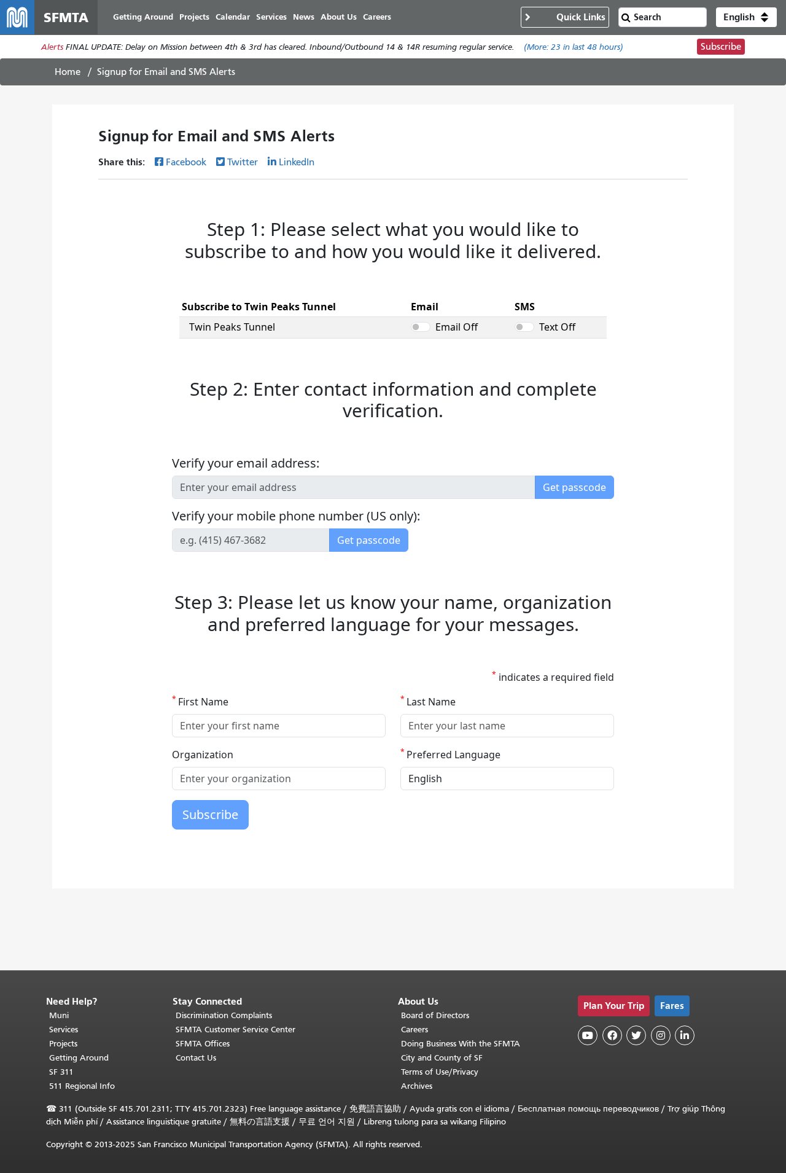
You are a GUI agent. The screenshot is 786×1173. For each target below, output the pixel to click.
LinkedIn (296, 162)
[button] (746, 17)
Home (67, 71)
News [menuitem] (303, 17)
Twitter (242, 162)
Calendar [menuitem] (233, 17)
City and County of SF (442, 1058)
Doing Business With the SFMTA (460, 1043)
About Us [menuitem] (339, 17)
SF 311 (61, 1072)
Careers (414, 1029)
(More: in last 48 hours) (573, 47)
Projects (63, 1043)
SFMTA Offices (203, 1043)
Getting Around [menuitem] (143, 17)
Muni (59, 1015)
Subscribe (721, 46)
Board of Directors (435, 1015)
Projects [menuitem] (194, 17)
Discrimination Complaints (224, 1015)
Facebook (186, 162)
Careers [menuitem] (377, 17)
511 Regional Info (82, 1086)
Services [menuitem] (271, 17)
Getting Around (79, 1058)
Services (63, 1029)
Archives (416, 1086)
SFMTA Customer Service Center (235, 1029)
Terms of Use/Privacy (439, 1072)
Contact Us (196, 1058)
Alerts (52, 47)
